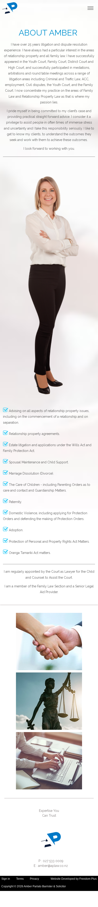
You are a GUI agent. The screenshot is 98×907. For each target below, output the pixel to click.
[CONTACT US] (49, 760)
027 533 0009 (52, 861)
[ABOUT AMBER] (49, 641)
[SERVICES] (49, 701)
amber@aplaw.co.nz (53, 866)
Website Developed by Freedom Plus (74, 878)
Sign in (5, 878)
